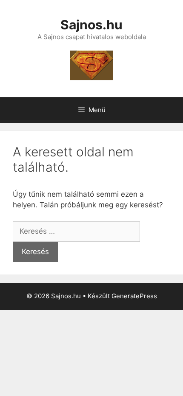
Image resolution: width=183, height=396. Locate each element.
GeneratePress (134, 296)
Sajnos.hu (91, 24)
